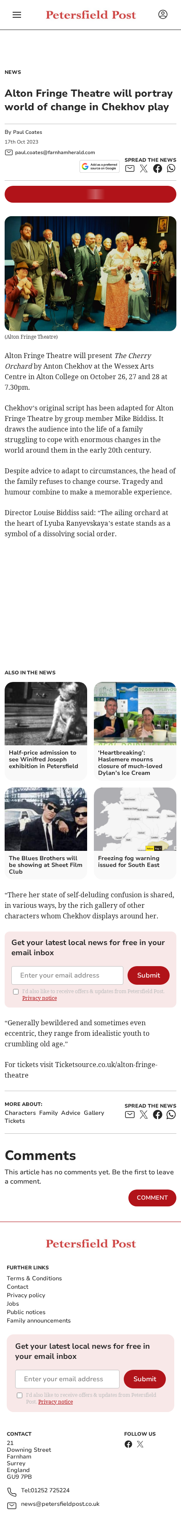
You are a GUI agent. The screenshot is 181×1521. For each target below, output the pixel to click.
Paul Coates (27, 132)
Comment (152, 1198)
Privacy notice (39, 998)
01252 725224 (50, 1490)
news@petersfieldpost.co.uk (60, 1504)
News (13, 72)
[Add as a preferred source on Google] (100, 166)
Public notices (26, 1312)
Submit (148, 975)
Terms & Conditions (34, 1278)
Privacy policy (26, 1295)
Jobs (13, 1304)
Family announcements (39, 1321)
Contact (17, 1287)
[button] (17, 15)
